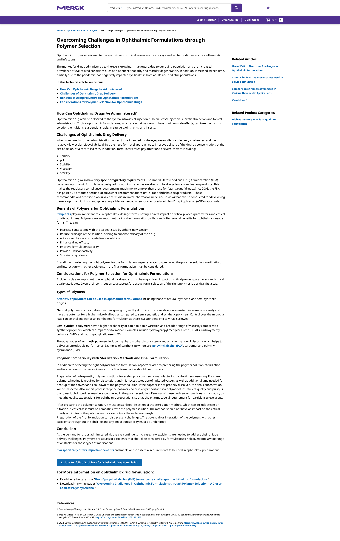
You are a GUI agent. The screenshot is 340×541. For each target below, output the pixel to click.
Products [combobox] (114, 8)
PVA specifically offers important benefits (85, 450)
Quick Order (252, 19)
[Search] (236, 8)
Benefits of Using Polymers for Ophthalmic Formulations (99, 98)
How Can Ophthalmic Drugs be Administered (91, 89)
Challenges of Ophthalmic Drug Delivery (88, 93)
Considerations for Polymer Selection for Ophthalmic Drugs (101, 102)
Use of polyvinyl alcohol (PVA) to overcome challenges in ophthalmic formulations (151, 479)
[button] (206, 20)
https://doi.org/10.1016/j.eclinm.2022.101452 (118, 517)
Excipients (64, 214)
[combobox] (174, 8)
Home (60, 30)
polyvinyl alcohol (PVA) (167, 346)
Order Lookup (230, 19)
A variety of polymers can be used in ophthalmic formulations (99, 299)
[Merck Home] (70, 8)
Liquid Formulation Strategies (81, 30)
